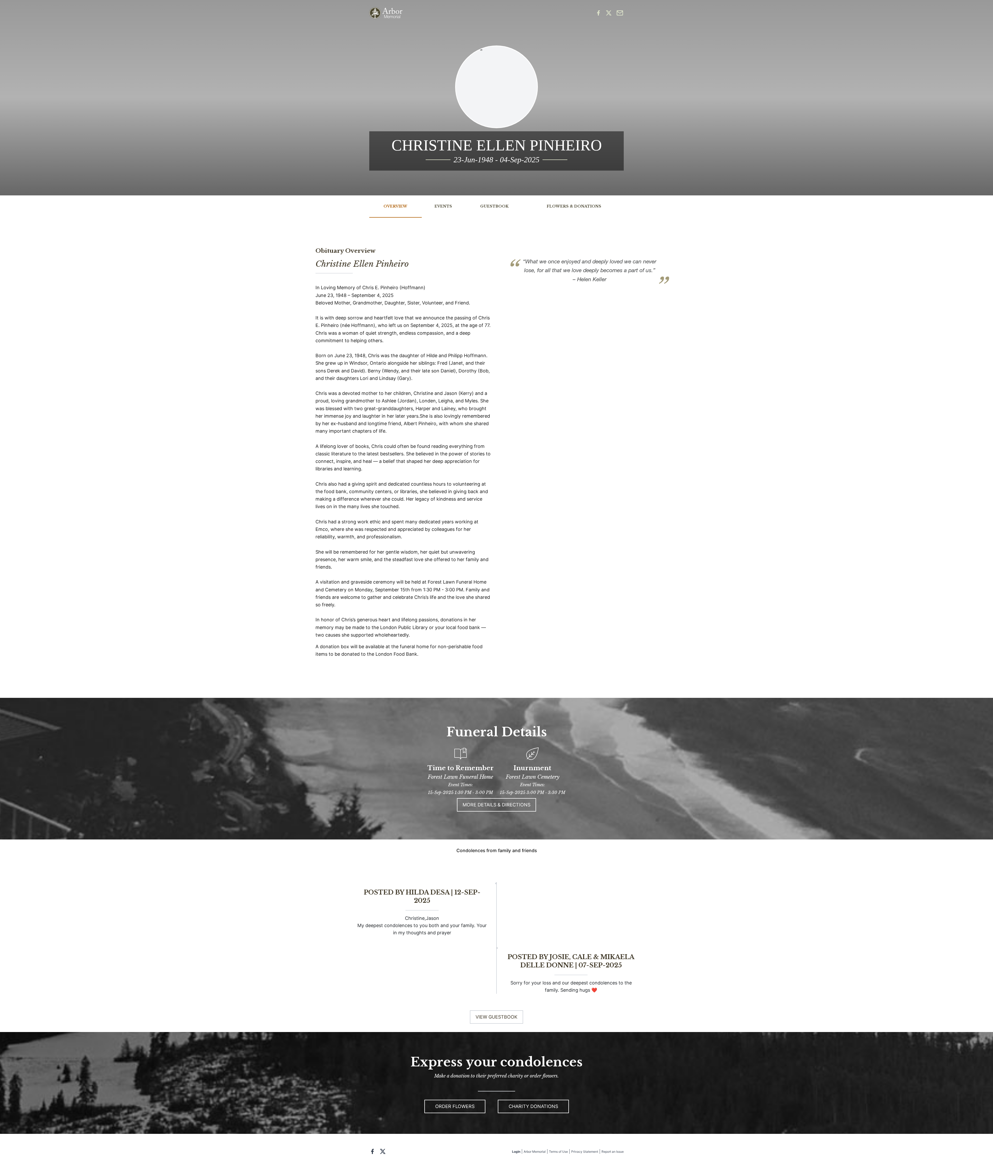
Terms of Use (558, 1151)
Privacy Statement (584, 1151)
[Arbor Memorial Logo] (385, 13)
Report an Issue (612, 1151)
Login (516, 1151)
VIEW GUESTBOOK (496, 1017)
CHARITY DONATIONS (533, 1106)
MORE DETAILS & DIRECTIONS (496, 804)
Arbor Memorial (535, 1151)
